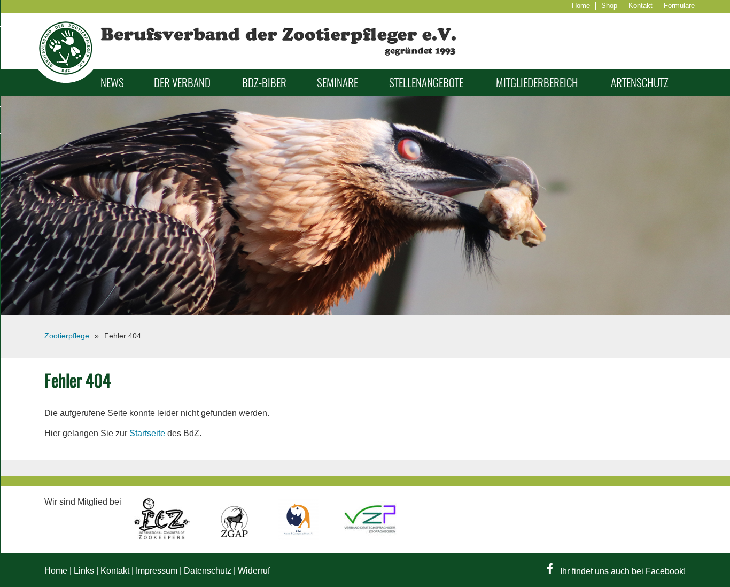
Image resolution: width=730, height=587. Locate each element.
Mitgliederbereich (537, 82)
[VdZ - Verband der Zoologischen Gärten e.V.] (299, 537)
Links (84, 570)
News (112, 82)
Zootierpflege (66, 335)
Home (581, 6)
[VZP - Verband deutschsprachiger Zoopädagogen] (370, 537)
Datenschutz (207, 570)
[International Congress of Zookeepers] (163, 537)
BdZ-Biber (264, 82)
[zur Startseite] (65, 79)
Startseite (147, 433)
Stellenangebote (426, 82)
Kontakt (640, 6)
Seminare (337, 82)
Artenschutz (640, 82)
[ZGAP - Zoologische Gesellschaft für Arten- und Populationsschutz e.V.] (235, 537)
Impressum (156, 570)
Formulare (679, 6)
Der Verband (182, 82)
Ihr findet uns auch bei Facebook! (622, 571)
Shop (609, 6)
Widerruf (254, 570)
